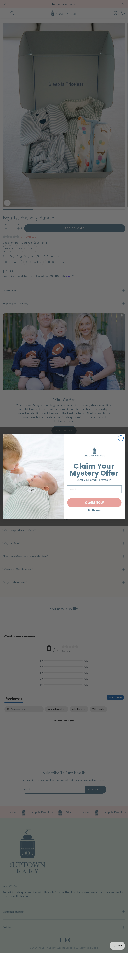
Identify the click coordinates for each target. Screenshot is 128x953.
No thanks (94, 509)
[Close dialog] (121, 438)
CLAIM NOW (94, 502)
